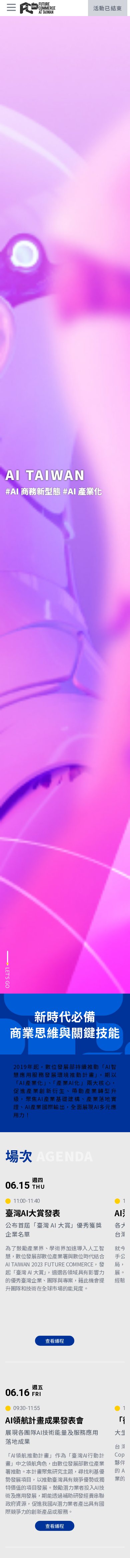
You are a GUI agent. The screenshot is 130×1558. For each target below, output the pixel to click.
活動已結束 (107, 8)
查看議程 (54, 1340)
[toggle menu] (11, 7)
